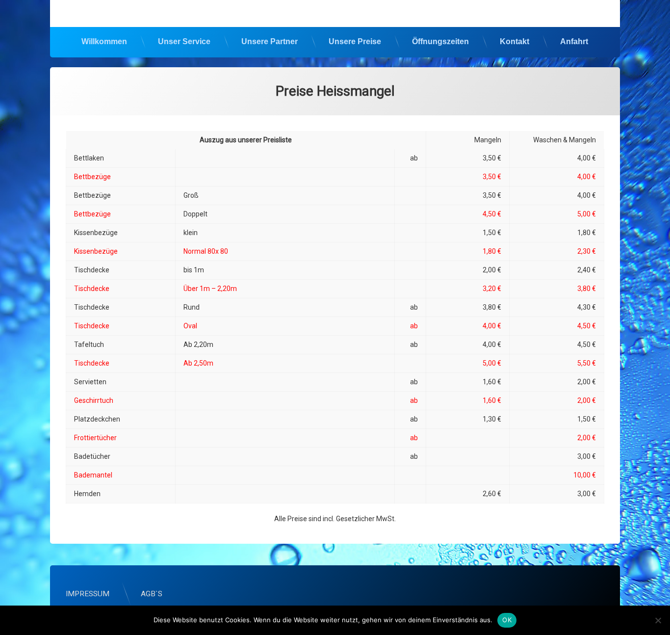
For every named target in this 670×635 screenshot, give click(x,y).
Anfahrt (574, 41)
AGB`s (151, 593)
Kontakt (514, 41)
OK (507, 620)
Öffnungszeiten (440, 41)
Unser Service (184, 41)
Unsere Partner (269, 41)
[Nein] (658, 620)
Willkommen (104, 41)
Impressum (87, 593)
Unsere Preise (355, 41)
